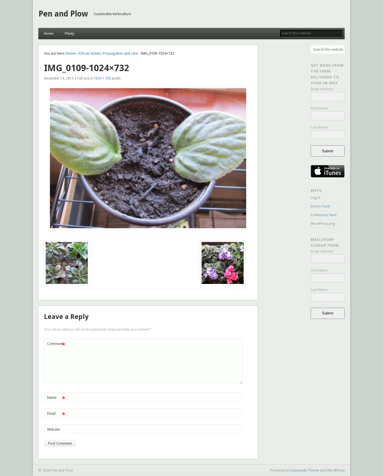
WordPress (336, 470)
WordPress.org (323, 223)
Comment (56, 345)
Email (56, 415)
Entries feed (320, 206)
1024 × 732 (102, 78)
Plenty (69, 33)
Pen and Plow (63, 13)
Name (56, 399)
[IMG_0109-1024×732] (148, 158)
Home (49, 33)
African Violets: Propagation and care (108, 53)
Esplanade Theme (304, 470)
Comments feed (323, 215)
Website (53, 429)
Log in (315, 197)
